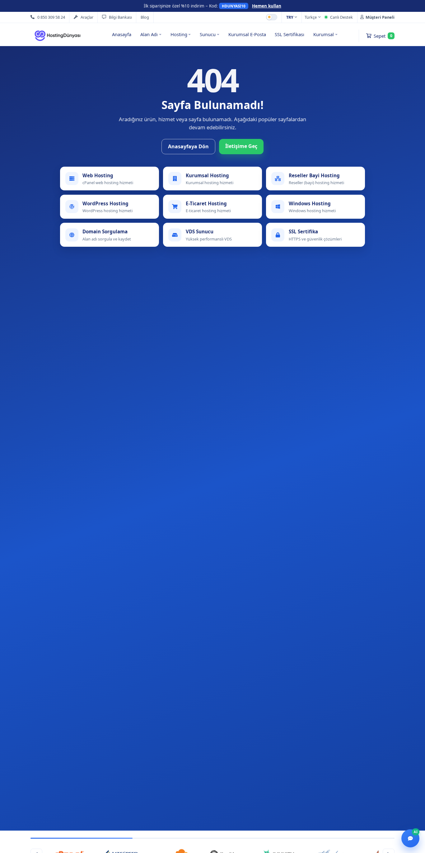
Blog (145, 17)
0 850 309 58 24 (51, 17)
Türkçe (311, 17)
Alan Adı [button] (149, 34)
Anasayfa (121, 34)
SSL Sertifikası (289, 34)
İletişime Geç (241, 146)
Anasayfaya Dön (188, 146)
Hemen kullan (266, 6)
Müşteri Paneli (380, 17)
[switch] (271, 17)
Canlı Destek (341, 17)
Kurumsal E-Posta (247, 34)
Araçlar (87, 17)
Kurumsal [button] (323, 34)
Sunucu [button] (208, 34)
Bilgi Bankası (120, 17)
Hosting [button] (178, 34)
